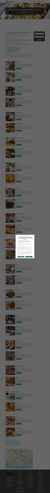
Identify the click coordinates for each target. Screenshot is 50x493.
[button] (25, 245)
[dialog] (25, 246)
